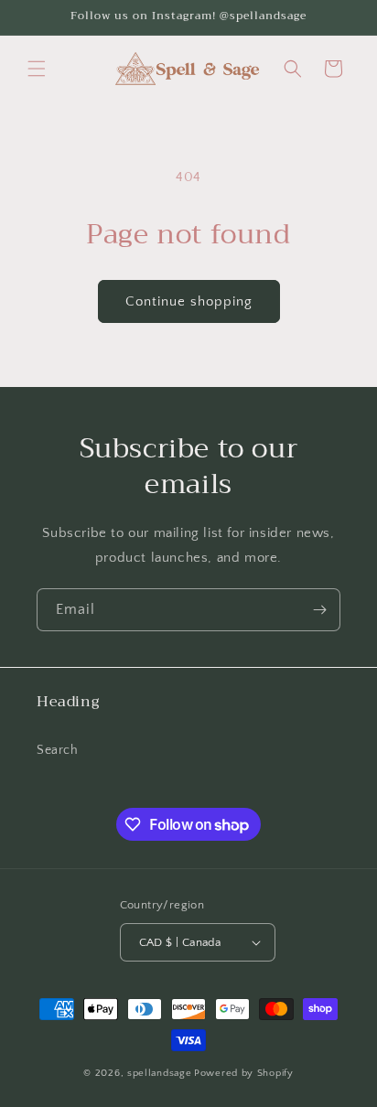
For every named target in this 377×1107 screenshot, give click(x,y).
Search (58, 750)
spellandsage (159, 1073)
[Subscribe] (319, 609)
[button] (36, 68)
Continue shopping (189, 301)
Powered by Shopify (244, 1073)
